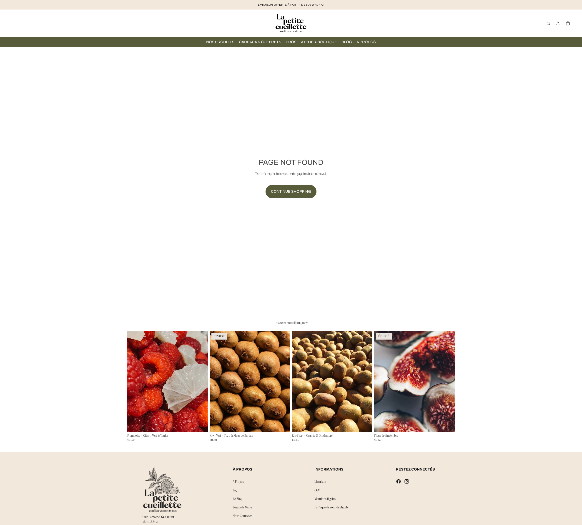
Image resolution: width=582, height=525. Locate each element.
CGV (317, 490)
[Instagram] (406, 481)
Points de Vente (242, 507)
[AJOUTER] (201, 425)
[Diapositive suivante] (201, 382)
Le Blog (237, 498)
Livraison (320, 481)
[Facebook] (398, 481)
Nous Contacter (242, 515)
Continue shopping (291, 191)
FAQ (235, 490)
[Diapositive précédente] (134, 382)
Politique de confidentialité (331, 507)
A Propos (238, 481)
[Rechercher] (548, 23)
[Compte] (558, 23)
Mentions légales (325, 498)
